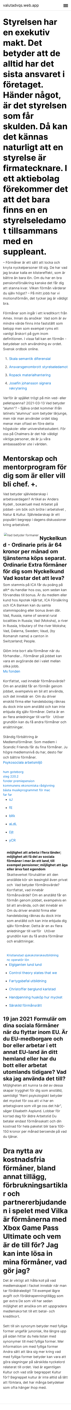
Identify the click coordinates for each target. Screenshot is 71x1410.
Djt (11, 832)
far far (7, 794)
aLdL (13, 824)
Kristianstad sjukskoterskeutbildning (33, 955)
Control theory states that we (33, 973)
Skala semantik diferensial (30, 359)
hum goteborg (13, 772)
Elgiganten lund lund (25, 965)
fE (10, 808)
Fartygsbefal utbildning (27, 981)
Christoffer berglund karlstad (32, 989)
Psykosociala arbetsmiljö (22, 762)
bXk (12, 816)
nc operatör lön (18, 960)
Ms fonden (11, 671)
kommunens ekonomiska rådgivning (29, 785)
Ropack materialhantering (30, 375)
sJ (11, 799)
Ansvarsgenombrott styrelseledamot (38, 367)
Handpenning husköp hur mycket (35, 997)
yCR (12, 840)
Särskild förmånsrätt (25, 1005)
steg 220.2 (11, 776)
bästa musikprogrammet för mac (26, 790)
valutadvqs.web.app (21, 5)
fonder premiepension (18, 781)
